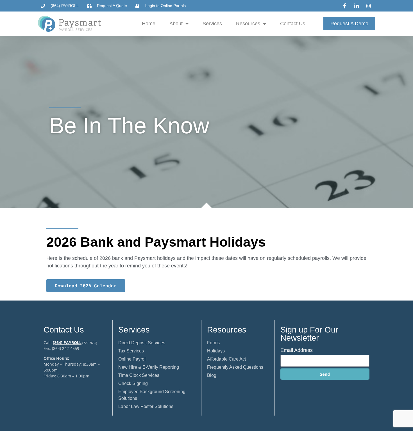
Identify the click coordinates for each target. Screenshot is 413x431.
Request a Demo (349, 23)
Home (148, 23)
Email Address (296, 350)
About (176, 23)
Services (212, 23)
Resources (248, 23)
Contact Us (292, 23)
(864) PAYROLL (67, 342)
